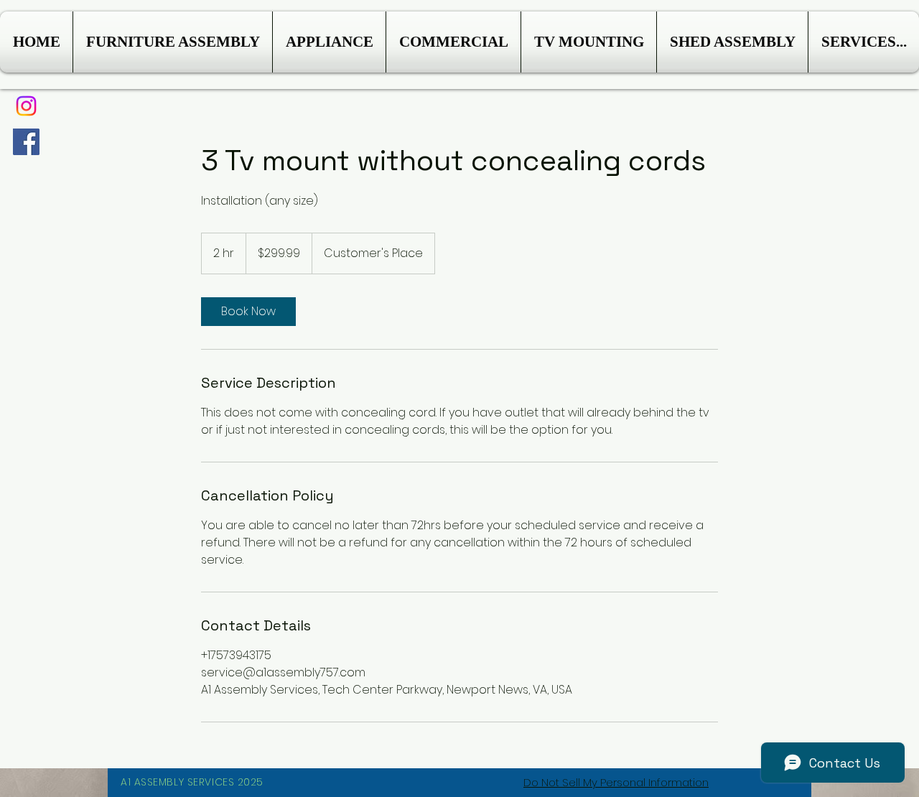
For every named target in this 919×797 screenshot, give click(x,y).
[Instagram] (26, 106)
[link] (248, 311)
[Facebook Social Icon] (26, 142)
